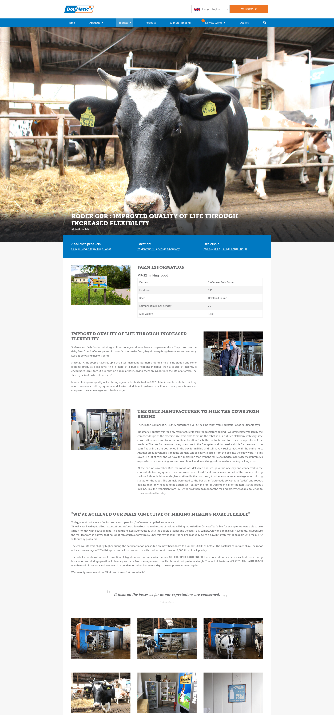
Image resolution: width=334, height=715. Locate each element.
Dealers (244, 22)
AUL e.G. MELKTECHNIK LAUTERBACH (225, 249)
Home (71, 22)
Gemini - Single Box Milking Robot (91, 249)
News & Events (213, 22)
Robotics (151, 22)
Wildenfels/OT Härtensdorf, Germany (158, 249)
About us (94, 22)
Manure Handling (180, 22)
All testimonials (80, 229)
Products (123, 22)
